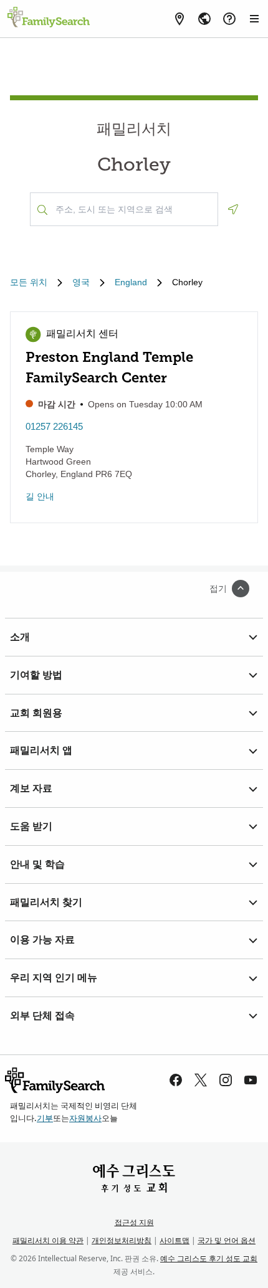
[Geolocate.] (233, 209)
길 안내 (40, 496)
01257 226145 (54, 426)
